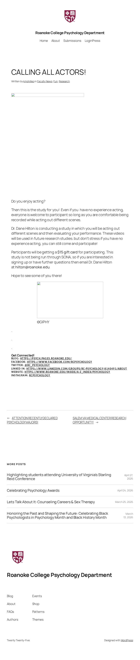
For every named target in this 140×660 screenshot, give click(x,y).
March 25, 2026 (124, 502)
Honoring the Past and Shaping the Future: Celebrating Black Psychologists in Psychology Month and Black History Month (57, 515)
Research (64, 81)
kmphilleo (28, 81)
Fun (55, 81)
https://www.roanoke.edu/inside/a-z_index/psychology (67, 372)
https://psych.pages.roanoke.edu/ (46, 358)
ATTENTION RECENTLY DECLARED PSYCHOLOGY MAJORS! (32, 420)
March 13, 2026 (128, 515)
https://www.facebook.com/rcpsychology (59, 362)
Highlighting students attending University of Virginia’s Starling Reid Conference (59, 477)
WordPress (127, 640)
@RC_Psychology (37, 365)
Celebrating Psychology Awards (33, 490)
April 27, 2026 (128, 476)
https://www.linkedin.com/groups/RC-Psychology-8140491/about (76, 369)
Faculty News (44, 81)
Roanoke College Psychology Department (70, 32)
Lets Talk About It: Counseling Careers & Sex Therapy (51, 502)
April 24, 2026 (125, 490)
